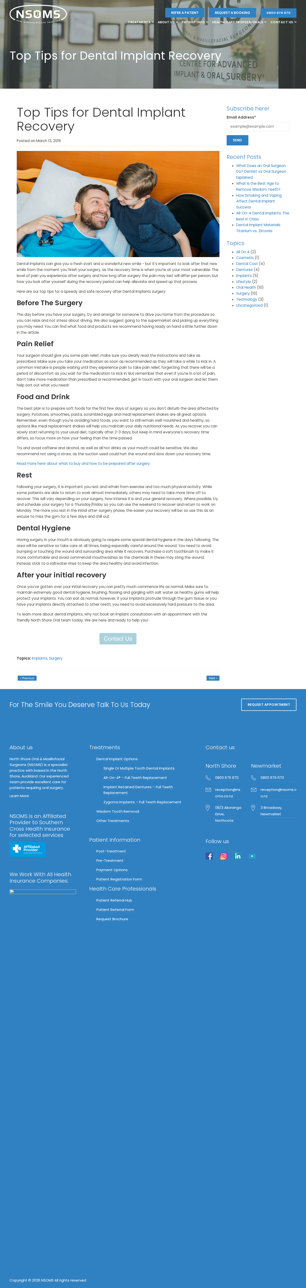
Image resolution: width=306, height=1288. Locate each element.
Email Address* (241, 117)
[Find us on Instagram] (223, 856)
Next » (213, 678)
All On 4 (243, 251)
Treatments (139, 22)
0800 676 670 (278, 13)
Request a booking (232, 12)
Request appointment (269, 704)
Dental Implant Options (117, 758)
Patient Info (193, 22)
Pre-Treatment (110, 860)
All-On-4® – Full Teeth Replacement (135, 777)
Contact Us (281, 22)
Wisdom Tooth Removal (117, 811)
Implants (39, 658)
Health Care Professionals (237, 22)
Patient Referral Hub (114, 900)
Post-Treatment (111, 851)
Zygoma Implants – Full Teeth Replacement (142, 802)
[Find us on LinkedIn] (237, 856)
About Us (166, 22)
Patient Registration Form (119, 879)
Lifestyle (243, 281)
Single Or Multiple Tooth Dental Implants (139, 768)
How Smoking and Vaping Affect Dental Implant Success (259, 201)
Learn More (19, 795)
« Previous (27, 678)
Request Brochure (112, 918)
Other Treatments (112, 820)
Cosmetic (245, 257)
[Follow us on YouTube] (252, 856)
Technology (246, 299)
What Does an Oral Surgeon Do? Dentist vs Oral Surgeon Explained (261, 171)
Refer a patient (184, 12)
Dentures (244, 269)
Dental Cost (247, 263)
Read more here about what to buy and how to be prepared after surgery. (84, 463)
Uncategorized (249, 305)
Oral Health (246, 287)
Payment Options (112, 869)
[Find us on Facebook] (209, 856)
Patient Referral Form (115, 909)
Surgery (56, 658)
